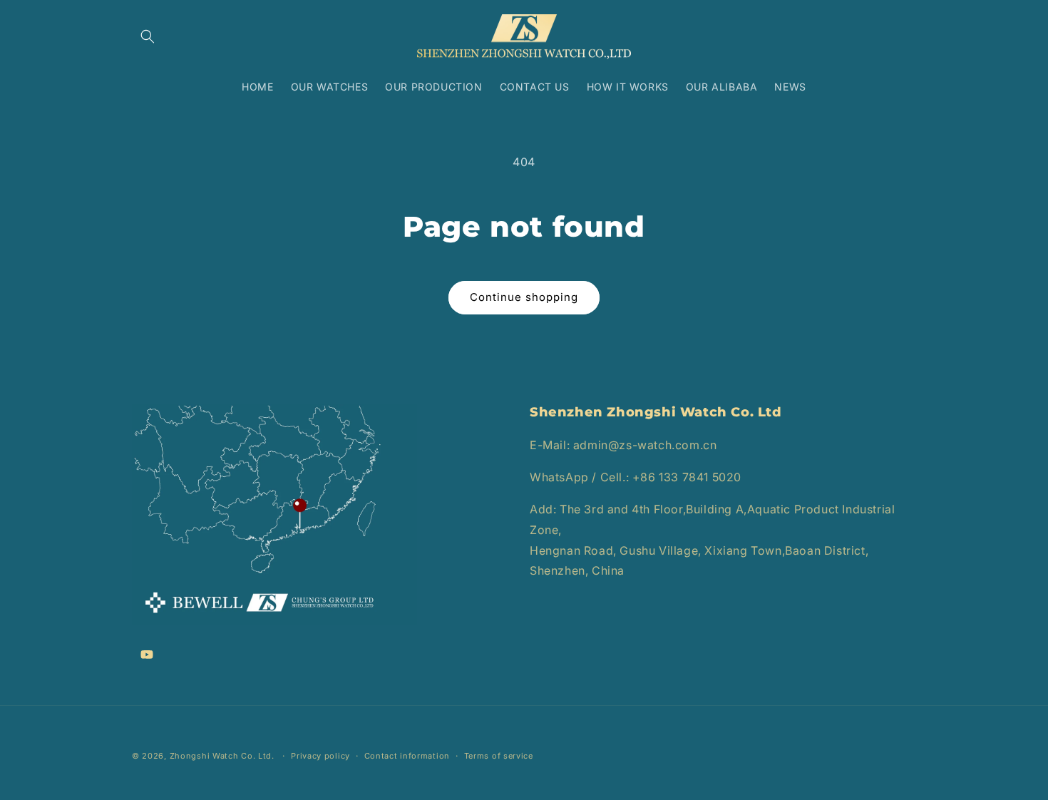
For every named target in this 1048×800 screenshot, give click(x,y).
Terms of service (498, 756)
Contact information (407, 756)
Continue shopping (524, 297)
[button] (147, 36)
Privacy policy (320, 756)
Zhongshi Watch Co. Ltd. (222, 756)
